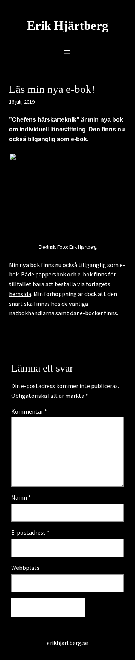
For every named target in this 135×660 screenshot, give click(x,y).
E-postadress (30, 532)
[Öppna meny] (67, 51)
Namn (21, 497)
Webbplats (25, 567)
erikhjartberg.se (67, 642)
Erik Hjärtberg (67, 25)
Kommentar (29, 411)
